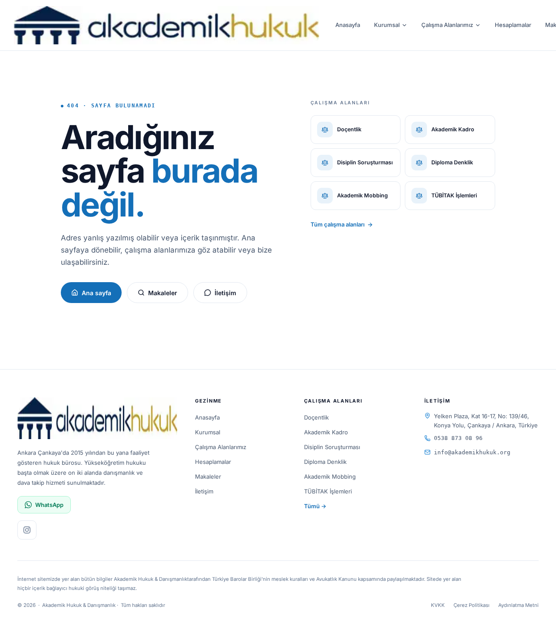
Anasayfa (347, 24)
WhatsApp (49, 504)
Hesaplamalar (513, 24)
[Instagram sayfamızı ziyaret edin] (26, 530)
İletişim (225, 293)
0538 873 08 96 (458, 438)
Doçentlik (316, 417)
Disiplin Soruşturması (332, 446)
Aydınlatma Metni (518, 605)
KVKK (438, 605)
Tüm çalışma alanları (337, 224)
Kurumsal (387, 24)
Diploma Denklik (325, 461)
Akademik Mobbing (330, 476)
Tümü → (315, 506)
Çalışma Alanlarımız (447, 24)
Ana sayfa (96, 293)
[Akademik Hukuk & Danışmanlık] (167, 25)
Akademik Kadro (326, 432)
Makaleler (162, 293)
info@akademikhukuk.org (472, 452)
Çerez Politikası (471, 605)
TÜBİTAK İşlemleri (328, 491)
